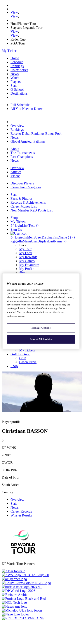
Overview (17, 126)
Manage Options (41, 327)
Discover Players (22, 183)
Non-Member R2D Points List (31, 210)
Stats (13, 85)
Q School (17, 89)
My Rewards (28, 257)
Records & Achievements (28, 202)
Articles (15, 172)
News (14, 74)
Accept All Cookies (41, 339)
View (14, 12)
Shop (22, 272)
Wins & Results (21, 515)
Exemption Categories (25, 187)
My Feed (25, 253)
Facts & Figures (21, 198)
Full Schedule (20, 105)
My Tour (25, 249)
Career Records (21, 511)
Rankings (17, 66)
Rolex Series (19, 70)
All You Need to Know (26, 109)
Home (14, 58)
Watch (14, 78)
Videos (15, 176)
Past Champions (21, 156)
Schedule (16, 62)
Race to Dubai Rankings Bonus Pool (35, 133)
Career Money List (23, 206)
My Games (27, 261)
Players (15, 82)
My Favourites (29, 265)
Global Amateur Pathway (27, 141)
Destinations (19, 93)
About (14, 149)
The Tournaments (22, 153)
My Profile (26, 269)
